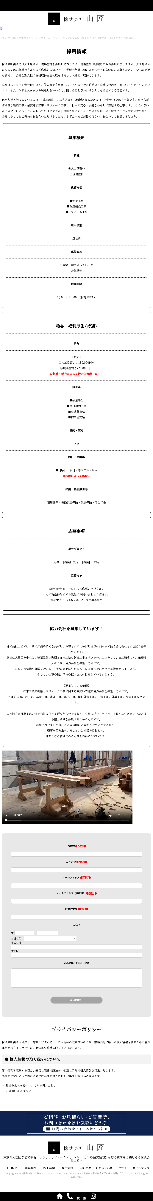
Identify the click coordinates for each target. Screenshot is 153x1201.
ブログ (122, 1168)
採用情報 (67, 1168)
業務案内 (30, 1168)
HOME (12, 1168)
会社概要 (85, 1168)
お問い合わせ (104, 1168)
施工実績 (48, 1168)
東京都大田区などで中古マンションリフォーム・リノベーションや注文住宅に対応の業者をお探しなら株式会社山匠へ (76, 1159)
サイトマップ (141, 1168)
